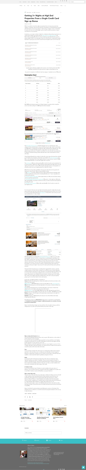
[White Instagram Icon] (35, 440)
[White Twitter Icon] (59, 440)
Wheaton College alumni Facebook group (36, 456)
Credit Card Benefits (44, 5)
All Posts (21, 5)
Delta (38, 5)
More (61, 5)
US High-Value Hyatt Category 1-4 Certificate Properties (26, 418)
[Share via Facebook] (25, 396)
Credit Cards (34, 393)
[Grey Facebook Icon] (60, 0)
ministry (31, 450)
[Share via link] (32, 396)
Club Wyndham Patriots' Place (58, 418)
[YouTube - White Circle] (47, 440)
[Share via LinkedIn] (29, 396)
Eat (24, 5)
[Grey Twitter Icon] (66, 0)
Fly (31, 5)
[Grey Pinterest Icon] (64, 0)
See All (65, 405)
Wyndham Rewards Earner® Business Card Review (43, 418)
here (58, 454)
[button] (65, 5)
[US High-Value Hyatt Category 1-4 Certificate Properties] (27, 411)
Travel (28, 5)
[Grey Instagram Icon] (62, 0)
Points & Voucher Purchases (54, 5)
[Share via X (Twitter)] (27, 396)
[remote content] (43, 320)
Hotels (35, 5)
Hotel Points (29, 393)
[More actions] (60, 12)
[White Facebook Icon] (22, 440)
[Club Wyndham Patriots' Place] (59, 411)
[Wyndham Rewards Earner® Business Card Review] (43, 411)
